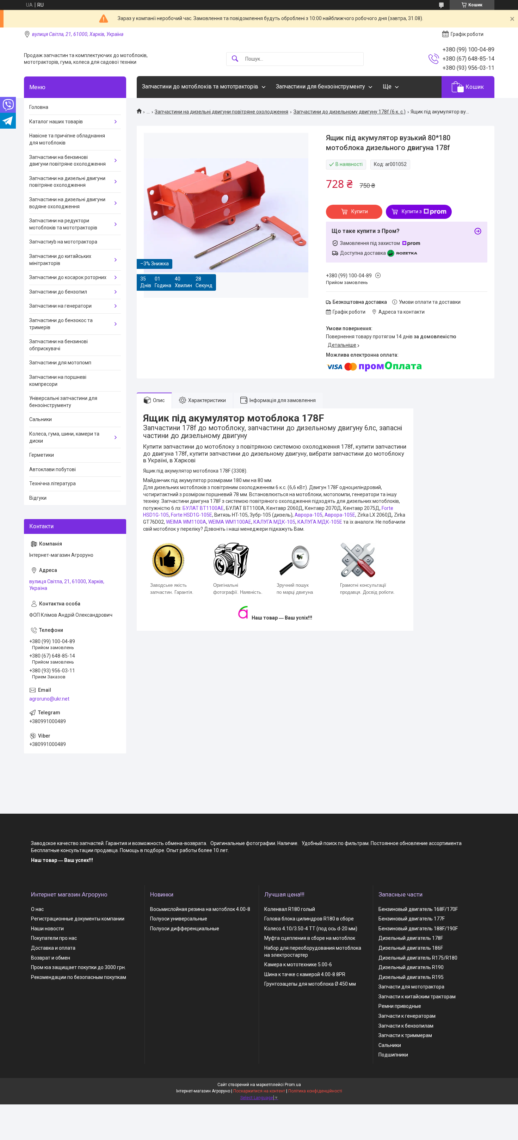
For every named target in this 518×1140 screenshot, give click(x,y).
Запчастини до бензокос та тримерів (61, 324)
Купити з (412, 211)
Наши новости (47, 928)
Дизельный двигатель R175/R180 (417, 958)
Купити (359, 211)
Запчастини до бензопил (58, 292)
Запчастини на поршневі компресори (57, 380)
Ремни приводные (399, 1006)
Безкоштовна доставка (360, 302)
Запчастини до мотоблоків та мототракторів (200, 86)
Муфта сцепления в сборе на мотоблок (309, 938)
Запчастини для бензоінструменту (320, 86)
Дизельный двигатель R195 (411, 977)
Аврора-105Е (340, 515)
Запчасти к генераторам (407, 1016)
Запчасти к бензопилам (405, 1026)
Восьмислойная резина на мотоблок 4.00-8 (200, 909)
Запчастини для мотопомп (60, 362)
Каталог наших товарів (56, 121)
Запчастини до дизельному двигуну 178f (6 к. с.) (350, 112)
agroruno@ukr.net (49, 699)
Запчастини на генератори (60, 306)
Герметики (41, 455)
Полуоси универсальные (178, 919)
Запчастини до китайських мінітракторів (60, 259)
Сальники (40, 419)
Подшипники (393, 1055)
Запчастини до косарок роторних (67, 277)
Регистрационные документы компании (77, 919)
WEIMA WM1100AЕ (229, 522)
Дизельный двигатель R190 (411, 967)
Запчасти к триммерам (405, 1035)
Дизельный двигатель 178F (410, 938)
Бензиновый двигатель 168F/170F (418, 909)
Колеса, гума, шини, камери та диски (64, 437)
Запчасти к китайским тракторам (417, 996)
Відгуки (38, 498)
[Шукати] (235, 59)
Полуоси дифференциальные (184, 928)
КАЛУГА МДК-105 (274, 522)
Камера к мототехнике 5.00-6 (298, 964)
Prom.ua (293, 1084)
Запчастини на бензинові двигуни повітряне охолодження (67, 160)
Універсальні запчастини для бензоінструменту (63, 401)
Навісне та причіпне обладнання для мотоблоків (67, 139)
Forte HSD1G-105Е (191, 515)
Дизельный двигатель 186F (410, 948)
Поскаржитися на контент (259, 1091)
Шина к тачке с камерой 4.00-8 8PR (304, 974)
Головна (38, 107)
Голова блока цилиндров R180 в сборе (309, 919)
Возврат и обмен (50, 958)
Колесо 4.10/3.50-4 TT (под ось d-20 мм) (310, 928)
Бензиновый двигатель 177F (411, 919)
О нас (37, 909)
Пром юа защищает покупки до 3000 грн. (78, 967)
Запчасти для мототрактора (411, 987)
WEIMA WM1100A (186, 522)
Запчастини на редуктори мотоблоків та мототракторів (63, 224)
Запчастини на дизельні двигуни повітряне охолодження (221, 112)
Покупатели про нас (54, 938)
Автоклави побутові (52, 469)
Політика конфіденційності (315, 1091)
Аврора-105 (308, 515)
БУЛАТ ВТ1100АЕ (203, 508)
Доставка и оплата (53, 948)
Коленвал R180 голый (289, 909)
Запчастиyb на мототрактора (63, 242)
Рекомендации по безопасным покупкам (78, 977)
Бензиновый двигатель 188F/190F (418, 928)
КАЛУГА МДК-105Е (319, 522)
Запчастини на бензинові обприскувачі (58, 345)
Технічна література (52, 483)
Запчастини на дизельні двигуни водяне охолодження (67, 203)
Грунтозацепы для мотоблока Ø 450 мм (310, 984)
